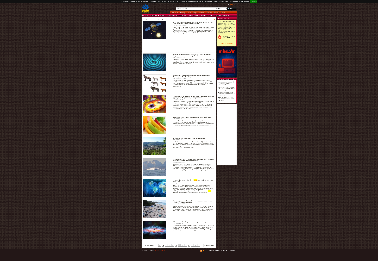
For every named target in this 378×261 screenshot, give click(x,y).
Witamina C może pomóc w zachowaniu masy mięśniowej (192, 117)
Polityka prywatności (214, 250)
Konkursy (202, 12)
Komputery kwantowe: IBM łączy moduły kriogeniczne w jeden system (226, 94)
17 (172, 245)
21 (185, 245)
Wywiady (216, 12)
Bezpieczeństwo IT (181, 15)
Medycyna (145, 15)
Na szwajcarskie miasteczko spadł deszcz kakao (189, 138)
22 (189, 245)
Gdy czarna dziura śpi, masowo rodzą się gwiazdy (189, 222)
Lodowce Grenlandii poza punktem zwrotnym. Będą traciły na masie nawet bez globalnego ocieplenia (193, 159)
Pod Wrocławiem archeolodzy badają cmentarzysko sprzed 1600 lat (227, 99)
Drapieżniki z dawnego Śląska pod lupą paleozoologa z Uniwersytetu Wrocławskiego (191, 76)
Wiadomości (174, 12)
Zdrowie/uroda (171, 15)
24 (195, 245)
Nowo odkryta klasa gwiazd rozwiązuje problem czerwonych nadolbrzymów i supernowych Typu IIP (193, 22)
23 (192, 245)
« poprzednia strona (149, 245)
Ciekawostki (225, 15)
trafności (210, 19)
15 (166, 245)
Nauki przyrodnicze (194, 15)
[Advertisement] (179, 46)
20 (182, 245)
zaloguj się (232, 4)
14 (163, 245)
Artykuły (182, 12)
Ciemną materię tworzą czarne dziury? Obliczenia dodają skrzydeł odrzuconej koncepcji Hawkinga (192, 55)
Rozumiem (254, 1)
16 (169, 245)
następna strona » (209, 245)
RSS (204, 251)
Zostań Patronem (223, 18)
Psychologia (161, 15)
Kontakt (225, 250)
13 (159, 245)
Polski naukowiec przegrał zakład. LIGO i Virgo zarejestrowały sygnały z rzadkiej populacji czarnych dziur (193, 97)
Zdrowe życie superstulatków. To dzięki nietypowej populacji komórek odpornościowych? (227, 89)
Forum (189, 12)
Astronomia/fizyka (206, 15)
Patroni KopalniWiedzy (227, 43)
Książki (195, 12)
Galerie (209, 12)
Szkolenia (232, 250)
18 (176, 245)
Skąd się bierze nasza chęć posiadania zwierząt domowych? (226, 83)
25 (198, 245)
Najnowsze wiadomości (226, 79)
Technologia (153, 15)
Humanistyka (217, 15)
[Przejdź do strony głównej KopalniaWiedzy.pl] (146, 8)
